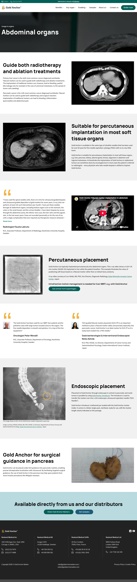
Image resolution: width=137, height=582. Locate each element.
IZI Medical (76, 1)
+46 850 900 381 (47, 552)
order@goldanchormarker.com (68, 567)
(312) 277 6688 (10, 552)
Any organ (70, 8)
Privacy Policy (119, 564)
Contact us (114, 8)
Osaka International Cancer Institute (31, 427)
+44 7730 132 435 (115, 552)
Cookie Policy (130, 564)
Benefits (59, 8)
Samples (92, 8)
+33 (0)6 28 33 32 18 (82, 549)
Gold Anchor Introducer (101, 395)
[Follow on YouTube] (134, 531)
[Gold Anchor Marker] (12, 7)
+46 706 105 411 (47, 549)
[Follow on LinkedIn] (130, 531)
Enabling (81, 8)
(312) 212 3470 (10, 549)
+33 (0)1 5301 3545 (82, 552)
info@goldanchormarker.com (68, 564)
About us (102, 8)
